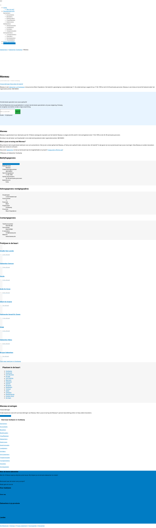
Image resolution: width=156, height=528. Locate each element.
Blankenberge (10, 394)
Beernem (8, 380)
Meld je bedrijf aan (6, 491)
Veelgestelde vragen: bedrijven (9, 500)
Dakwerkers (7, 24)
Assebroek (9, 373)
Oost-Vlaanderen (5, 510)
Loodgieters (10, 27)
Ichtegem (8, 392)
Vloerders (9, 36)
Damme (8, 384)
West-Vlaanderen (5, 514)
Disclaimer (41, 526)
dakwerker (10, 150)
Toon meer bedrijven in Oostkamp (10, 361)
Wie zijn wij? (10, 9)
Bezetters (9, 16)
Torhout (8, 389)
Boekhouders (10, 18)
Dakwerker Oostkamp (15, 50)
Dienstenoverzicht (8, 11)
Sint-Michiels (10, 375)
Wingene (8, 385)
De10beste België (5, 523)
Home (5, 8)
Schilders (9, 29)
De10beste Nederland (6, 521)
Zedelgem (9, 382)
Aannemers (6, 13)
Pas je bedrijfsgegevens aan (11, 164)
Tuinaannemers (11, 34)
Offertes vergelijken (9, 43)
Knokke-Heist (10, 396)
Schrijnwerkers (8, 33)
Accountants (10, 15)
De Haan (8, 398)
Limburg (2, 508)
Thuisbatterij (10, 40)
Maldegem (9, 387)
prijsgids (16, 484)
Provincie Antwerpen (6, 507)
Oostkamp (9, 371)
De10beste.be (4, 526)
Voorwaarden (33, 526)
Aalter (7, 391)
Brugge (8, 376)
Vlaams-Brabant (5, 512)
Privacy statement (21, 526)
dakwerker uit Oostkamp (16, 87)
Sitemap (12, 526)
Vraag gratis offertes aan (55, 150)
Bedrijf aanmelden (9, 41)
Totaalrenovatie (11, 31)
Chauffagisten (10, 20)
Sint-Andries (9, 378)
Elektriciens (10, 22)
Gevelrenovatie (11, 25)
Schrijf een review (5, 416)
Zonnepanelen (10, 38)
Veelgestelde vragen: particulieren (10, 498)
